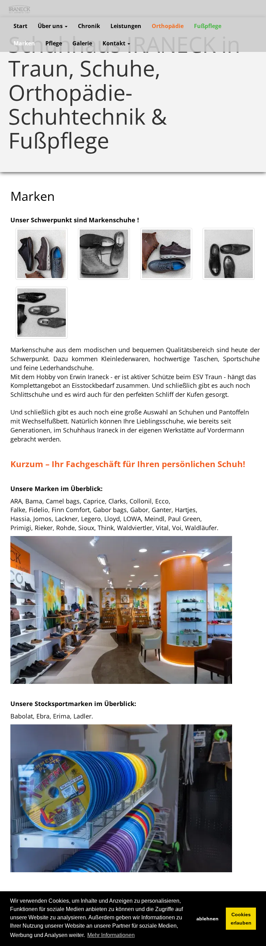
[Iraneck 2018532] (42, 313)
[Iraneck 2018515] (166, 254)
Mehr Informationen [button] (111, 935)
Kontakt (115, 43)
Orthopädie (168, 26)
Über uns (51, 26)
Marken (24, 43)
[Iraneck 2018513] (42, 254)
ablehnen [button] (207, 918)
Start (20, 26)
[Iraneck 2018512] (104, 254)
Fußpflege (207, 26)
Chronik (89, 26)
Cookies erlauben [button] (241, 919)
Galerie (82, 43)
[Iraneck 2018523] (229, 254)
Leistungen (125, 26)
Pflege (53, 43)
